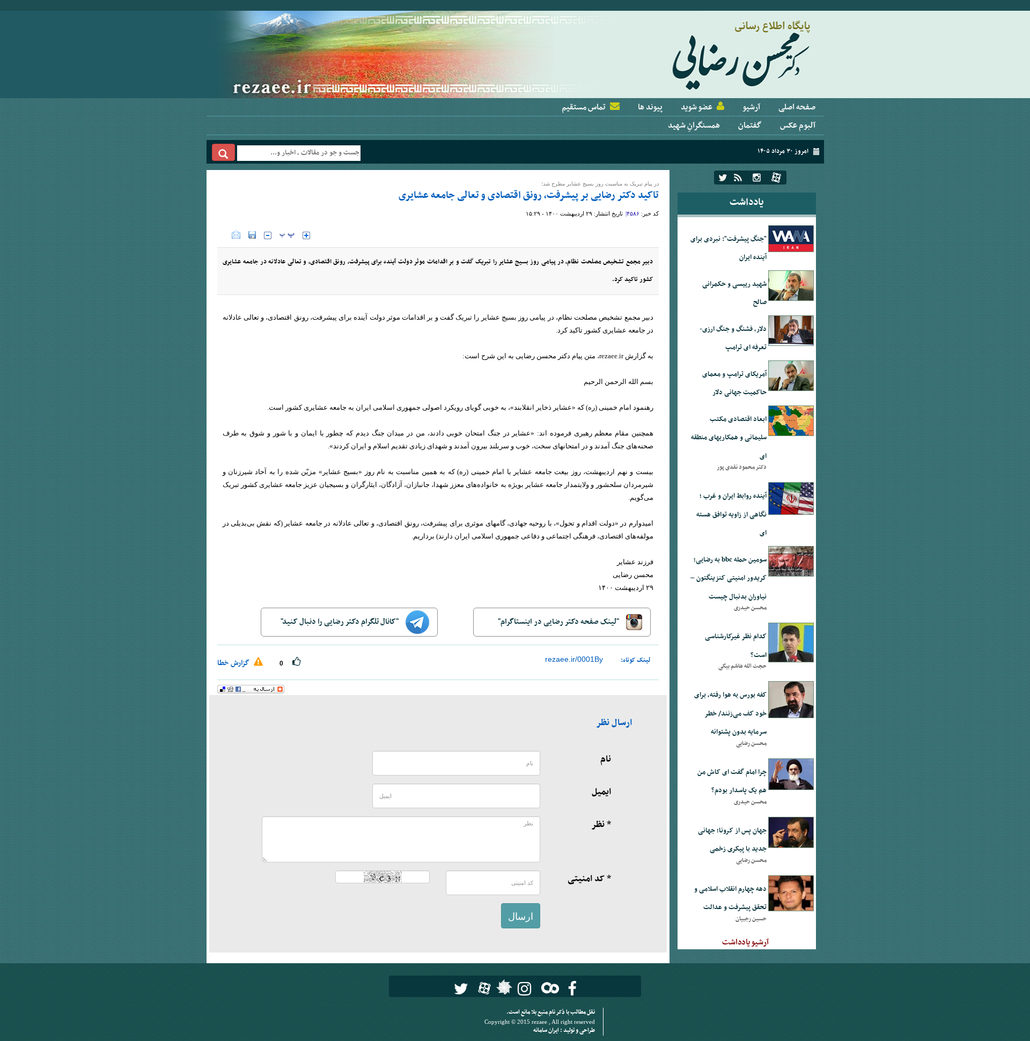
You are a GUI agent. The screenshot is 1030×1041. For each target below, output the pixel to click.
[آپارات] (776, 177)
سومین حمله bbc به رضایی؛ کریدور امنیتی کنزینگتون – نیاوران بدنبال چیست (728, 578)
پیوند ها (650, 107)
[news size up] (306, 235)
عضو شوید (696, 107)
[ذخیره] (252, 235)
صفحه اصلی (796, 107)
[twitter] (723, 177)
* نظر (601, 824)
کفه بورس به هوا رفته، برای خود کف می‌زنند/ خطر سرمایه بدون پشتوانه (730, 713)
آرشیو (751, 107)
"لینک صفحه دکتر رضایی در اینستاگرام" (559, 622)
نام (605, 759)
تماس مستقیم (584, 107)
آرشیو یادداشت (745, 942)
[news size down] (267, 235)
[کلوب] (548, 988)
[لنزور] (503, 990)
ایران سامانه (546, 1030)
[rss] (738, 177)
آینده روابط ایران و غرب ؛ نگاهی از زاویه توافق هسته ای (731, 514)
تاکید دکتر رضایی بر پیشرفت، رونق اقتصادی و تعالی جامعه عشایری (529, 195)
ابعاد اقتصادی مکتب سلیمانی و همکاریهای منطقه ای (729, 438)
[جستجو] (223, 152)
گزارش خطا (234, 663)
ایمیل (601, 792)
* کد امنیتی (589, 879)
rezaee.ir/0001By (574, 659)
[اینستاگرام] (757, 177)
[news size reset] (287, 235)
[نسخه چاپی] (224, 235)
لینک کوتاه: (636, 660)
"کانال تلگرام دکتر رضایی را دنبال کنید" (340, 622)
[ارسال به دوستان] (236, 235)
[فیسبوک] (572, 988)
